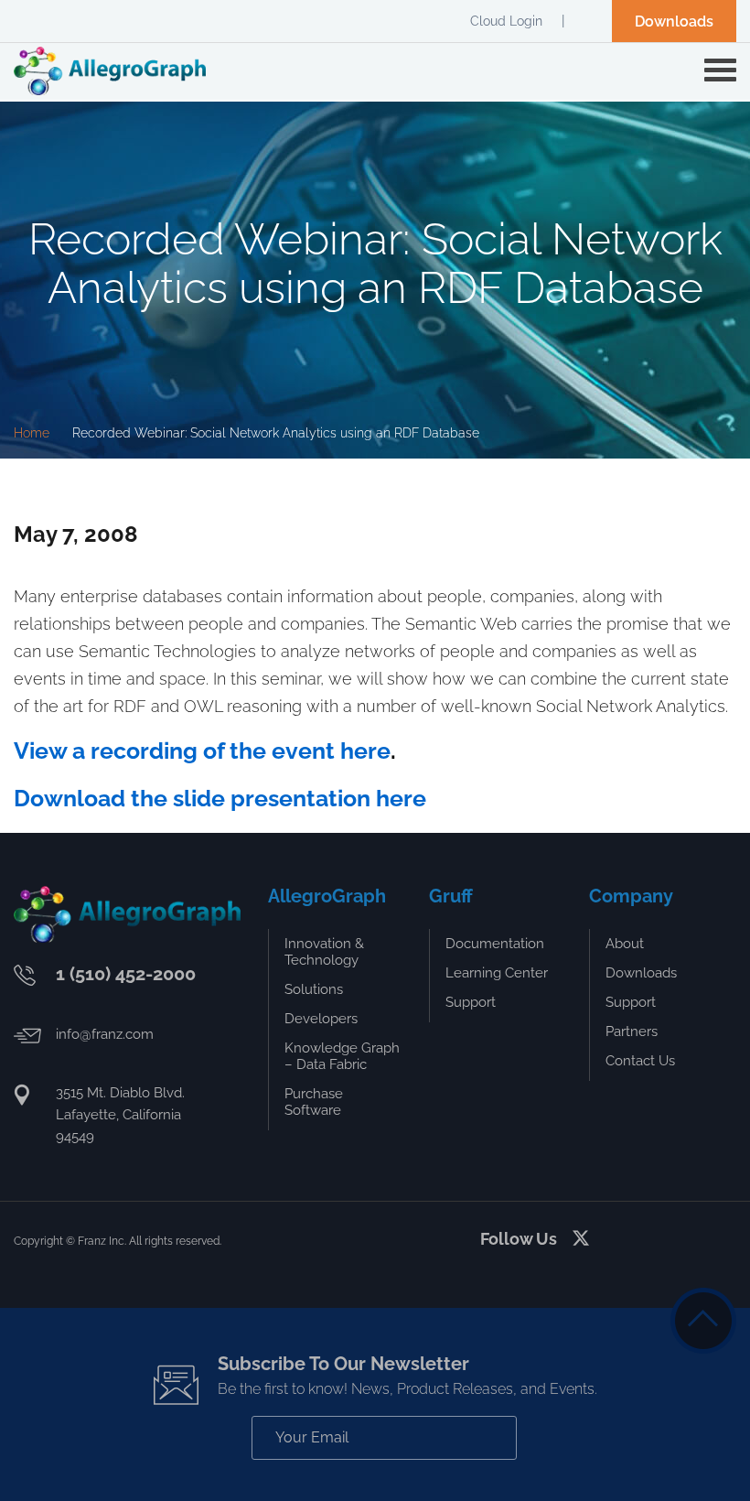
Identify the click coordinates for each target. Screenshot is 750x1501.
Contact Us (640, 1061)
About (624, 943)
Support (470, 1002)
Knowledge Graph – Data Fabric (342, 1056)
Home (31, 433)
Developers (321, 1018)
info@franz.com (105, 1034)
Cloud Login (506, 21)
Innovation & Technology (324, 951)
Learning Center (496, 973)
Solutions (313, 989)
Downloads (674, 21)
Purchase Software (313, 1101)
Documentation (494, 943)
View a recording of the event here (202, 750)
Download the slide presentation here (220, 798)
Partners (631, 1031)
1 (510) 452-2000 (126, 974)
